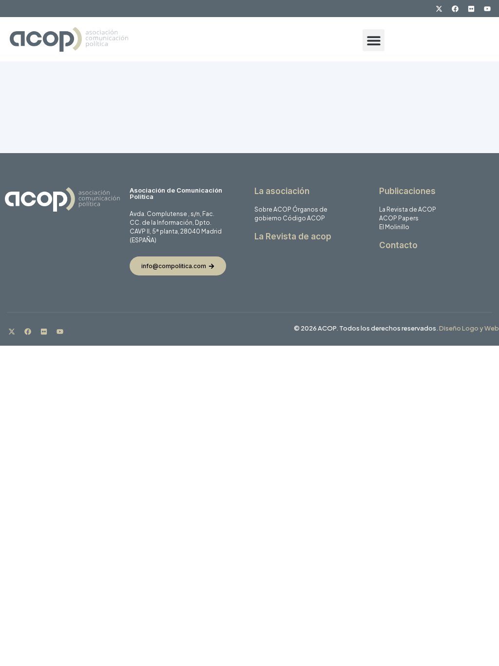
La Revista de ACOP (407, 209)
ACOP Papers (399, 218)
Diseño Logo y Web (469, 328)
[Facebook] (455, 9)
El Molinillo (394, 227)
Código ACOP (304, 218)
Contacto (398, 245)
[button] (373, 40)
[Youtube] (487, 9)
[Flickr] (471, 9)
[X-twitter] (439, 9)
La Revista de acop (292, 236)
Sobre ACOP (272, 209)
